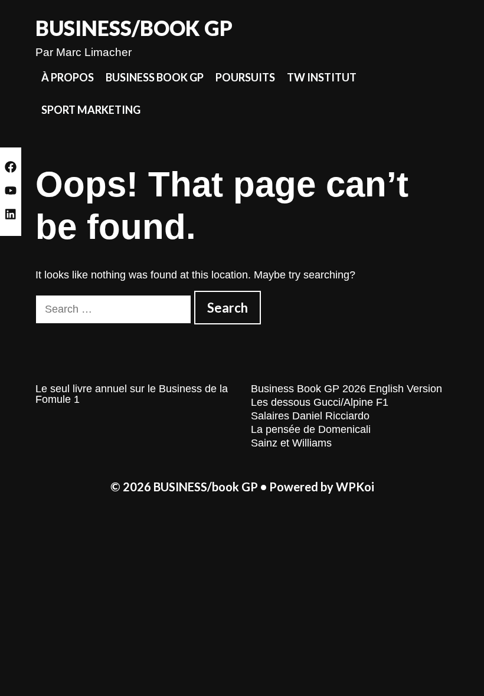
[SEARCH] (439, 110)
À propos (67, 77)
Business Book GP (155, 77)
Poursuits (245, 77)
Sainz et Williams (291, 443)
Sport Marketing (90, 109)
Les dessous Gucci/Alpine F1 (319, 402)
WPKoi (355, 487)
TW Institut (322, 77)
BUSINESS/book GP (134, 27)
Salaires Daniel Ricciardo (310, 416)
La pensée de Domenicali (311, 429)
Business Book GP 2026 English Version (346, 389)
